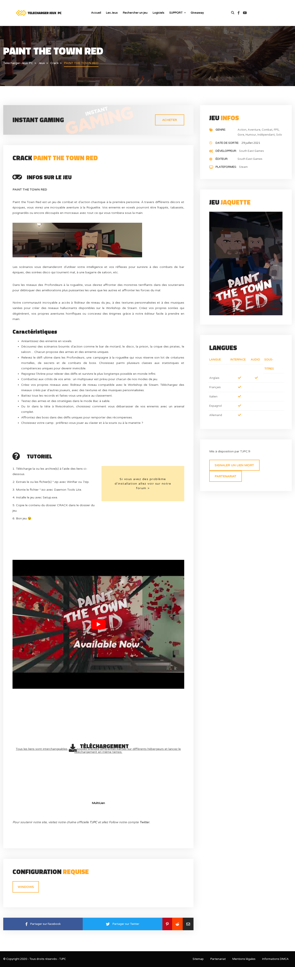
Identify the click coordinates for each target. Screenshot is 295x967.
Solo (279, 134)
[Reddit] (177, 924)
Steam (243, 167)
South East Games (251, 151)
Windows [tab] (26, 887)
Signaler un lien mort (234, 465)
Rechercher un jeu (135, 12)
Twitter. (145, 822)
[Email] (188, 924)
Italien (213, 396)
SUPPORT (175, 12)
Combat (267, 129)
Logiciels (158, 12)
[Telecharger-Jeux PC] (39, 13)
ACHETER (169, 120)
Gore (241, 134)
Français (215, 387)
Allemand (215, 415)
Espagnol (215, 406)
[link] (240, 13)
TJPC (93, 822)
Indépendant (266, 134)
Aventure (254, 129)
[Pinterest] (167, 924)
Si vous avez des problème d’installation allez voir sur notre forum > (143, 483)
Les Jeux (112, 12)
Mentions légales (243, 959)
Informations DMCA (275, 959)
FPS (276, 129)
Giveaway (197, 12)
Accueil (96, 12)
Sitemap (198, 959)
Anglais (214, 378)
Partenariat (225, 476)
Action (242, 129)
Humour (251, 134)
